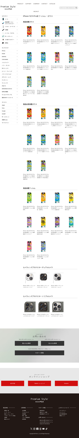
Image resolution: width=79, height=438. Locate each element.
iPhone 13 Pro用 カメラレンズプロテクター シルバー (57, 315)
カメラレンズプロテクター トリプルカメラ (38, 296)
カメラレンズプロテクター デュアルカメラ (38, 267)
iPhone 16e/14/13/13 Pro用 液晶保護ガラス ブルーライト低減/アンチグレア (43, 67)
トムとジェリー (5, 62)
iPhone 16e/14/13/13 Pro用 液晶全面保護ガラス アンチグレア (43, 124)
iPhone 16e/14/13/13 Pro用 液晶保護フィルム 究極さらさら (71, 232)
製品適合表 (42, 410)
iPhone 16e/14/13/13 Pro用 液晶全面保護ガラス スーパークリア (29, 124)
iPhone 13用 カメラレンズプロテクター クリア (29, 286)
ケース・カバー (7, 412)
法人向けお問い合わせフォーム (46, 422)
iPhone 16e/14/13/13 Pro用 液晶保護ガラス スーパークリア (29, 41)
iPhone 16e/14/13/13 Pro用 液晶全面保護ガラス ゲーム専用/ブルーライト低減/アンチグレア (71, 125)
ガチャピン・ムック (6, 77)
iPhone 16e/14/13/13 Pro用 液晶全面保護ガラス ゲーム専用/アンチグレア (57, 124)
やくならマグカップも (7, 94)
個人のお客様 (26, 343)
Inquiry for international (45, 423)
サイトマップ (62, 412)
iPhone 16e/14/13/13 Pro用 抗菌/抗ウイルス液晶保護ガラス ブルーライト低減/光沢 (29, 93)
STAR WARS (5, 59)
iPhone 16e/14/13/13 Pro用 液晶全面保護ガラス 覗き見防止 (57, 150)
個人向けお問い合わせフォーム (46, 420)
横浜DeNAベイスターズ (7, 97)
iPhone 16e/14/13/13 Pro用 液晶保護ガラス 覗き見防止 (57, 67)
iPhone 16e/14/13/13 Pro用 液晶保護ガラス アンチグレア (43, 41)
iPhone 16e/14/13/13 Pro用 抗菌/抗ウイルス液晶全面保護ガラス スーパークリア (71, 151)
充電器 (5, 417)
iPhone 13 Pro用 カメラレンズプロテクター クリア (29, 315)
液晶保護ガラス (28, 22)
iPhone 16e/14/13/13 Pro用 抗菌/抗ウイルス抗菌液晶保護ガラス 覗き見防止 (43, 92)
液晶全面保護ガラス (30, 104)
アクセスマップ (25, 412)
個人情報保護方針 (63, 414)
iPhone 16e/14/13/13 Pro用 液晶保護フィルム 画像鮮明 (29, 208)
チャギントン (5, 80)
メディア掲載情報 (26, 417)
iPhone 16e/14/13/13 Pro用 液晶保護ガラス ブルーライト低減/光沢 (29, 67)
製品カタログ (7, 419)
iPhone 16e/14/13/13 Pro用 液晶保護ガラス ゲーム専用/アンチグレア (57, 41)
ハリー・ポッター (6, 65)
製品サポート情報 (43, 412)
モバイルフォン (5, 122)
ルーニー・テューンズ (7, 71)
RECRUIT (36, 11)
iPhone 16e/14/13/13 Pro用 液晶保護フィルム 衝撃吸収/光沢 (71, 208)
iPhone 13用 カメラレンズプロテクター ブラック (43, 286)
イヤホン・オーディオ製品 (9, 415)
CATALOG (52, 3)
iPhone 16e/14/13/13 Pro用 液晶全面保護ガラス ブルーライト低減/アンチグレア (43, 151)
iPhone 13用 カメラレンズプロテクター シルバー (57, 286)
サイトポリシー (63, 410)
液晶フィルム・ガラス (9, 414)
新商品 (6, 43)
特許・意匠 (24, 415)
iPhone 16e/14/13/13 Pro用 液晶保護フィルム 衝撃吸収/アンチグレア (29, 232)
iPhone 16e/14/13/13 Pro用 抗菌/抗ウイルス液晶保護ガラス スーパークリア (71, 67)
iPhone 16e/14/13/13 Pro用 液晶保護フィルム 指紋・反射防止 (43, 208)
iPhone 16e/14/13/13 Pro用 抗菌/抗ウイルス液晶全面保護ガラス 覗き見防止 (43, 176)
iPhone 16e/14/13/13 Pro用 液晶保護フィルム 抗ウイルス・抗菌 (43, 256)
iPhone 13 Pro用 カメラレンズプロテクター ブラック (43, 315)
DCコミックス (5, 68)
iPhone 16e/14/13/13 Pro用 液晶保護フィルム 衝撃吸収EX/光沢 (43, 232)
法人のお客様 (52, 343)
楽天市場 (12, 383)
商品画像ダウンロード (44, 414)
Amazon (66, 383)
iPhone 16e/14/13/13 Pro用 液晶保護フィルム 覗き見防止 (29, 256)
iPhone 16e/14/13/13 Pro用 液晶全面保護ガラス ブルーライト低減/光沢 (29, 150)
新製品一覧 (6, 410)
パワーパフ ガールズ (6, 74)
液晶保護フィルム (29, 188)
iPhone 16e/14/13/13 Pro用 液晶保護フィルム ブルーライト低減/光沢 (57, 208)
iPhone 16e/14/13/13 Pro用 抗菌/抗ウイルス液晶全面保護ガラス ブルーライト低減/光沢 (29, 177)
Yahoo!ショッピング (39, 383)
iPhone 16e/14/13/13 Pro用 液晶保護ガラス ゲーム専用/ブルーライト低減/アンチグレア (71, 42)
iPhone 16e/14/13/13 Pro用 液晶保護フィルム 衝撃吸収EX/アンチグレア (57, 232)
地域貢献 (24, 414)
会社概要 (24, 410)
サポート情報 (39, 353)
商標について (62, 415)
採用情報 (24, 419)
